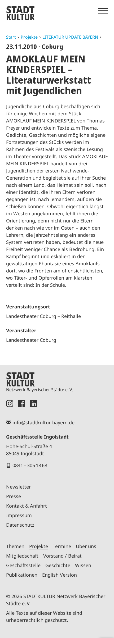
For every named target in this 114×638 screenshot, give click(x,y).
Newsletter (18, 487)
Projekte (29, 37)
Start (11, 37)
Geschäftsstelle (23, 565)
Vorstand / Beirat (62, 556)
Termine (62, 546)
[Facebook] (21, 403)
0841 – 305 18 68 (29, 465)
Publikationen (21, 575)
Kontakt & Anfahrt (26, 506)
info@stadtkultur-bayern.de (43, 422)
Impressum (19, 515)
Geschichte (57, 565)
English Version (59, 575)
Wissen (83, 565)
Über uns (86, 546)
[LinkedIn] (33, 403)
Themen (15, 546)
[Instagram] (9, 403)
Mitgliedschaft (22, 556)
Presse (13, 496)
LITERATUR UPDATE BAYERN (70, 37)
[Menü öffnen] (103, 11)
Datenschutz (20, 525)
